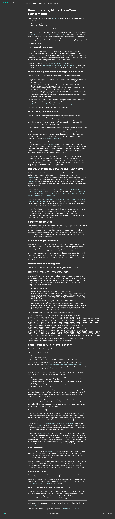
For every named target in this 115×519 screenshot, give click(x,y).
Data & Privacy (107, 514)
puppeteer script (45, 433)
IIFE (40, 425)
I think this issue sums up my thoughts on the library (55, 423)
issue (30, 498)
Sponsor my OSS (53, 3)
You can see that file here (52, 138)
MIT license (32, 505)
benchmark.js (81, 413)
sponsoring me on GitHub (70, 509)
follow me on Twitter (35, 483)
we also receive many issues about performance (48, 34)
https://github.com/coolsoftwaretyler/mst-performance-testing (50, 104)
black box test (49, 451)
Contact (42, 3)
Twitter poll (55, 18)
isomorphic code (34, 160)
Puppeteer (32, 177)
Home (28, 3)
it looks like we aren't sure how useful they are (59, 65)
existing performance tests (57, 63)
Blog (35, 3)
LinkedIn (48, 483)
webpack (31, 181)
